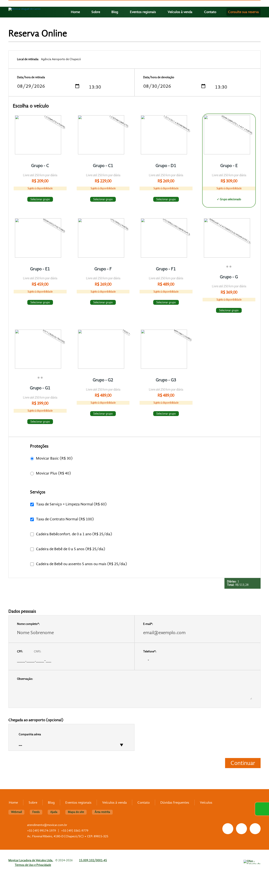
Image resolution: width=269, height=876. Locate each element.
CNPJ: (37, 651)
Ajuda (53, 812)
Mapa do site (76, 812)
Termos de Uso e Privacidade (33, 865)
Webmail (16, 812)
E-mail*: (148, 624)
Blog (114, 12)
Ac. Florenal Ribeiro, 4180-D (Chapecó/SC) (55, 836)
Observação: (25, 679)
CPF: (20, 651)
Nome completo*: (28, 624)
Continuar (243, 763)
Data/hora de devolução (158, 77)
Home (75, 12)
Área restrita (102, 812)
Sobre (95, 12)
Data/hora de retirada (31, 77)
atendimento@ (47, 825)
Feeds (36, 812)
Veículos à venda (180, 12)
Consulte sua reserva (243, 12)
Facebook (227, 828)
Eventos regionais (143, 12)
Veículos (206, 802)
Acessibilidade (12, 847)
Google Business (255, 828)
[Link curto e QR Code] (12, 864)
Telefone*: (149, 651)
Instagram (241, 828)
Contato (210, 12)
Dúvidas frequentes (174, 802)
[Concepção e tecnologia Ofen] (252, 862)
